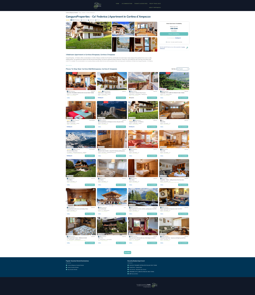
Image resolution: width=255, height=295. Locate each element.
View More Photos (71, 47)
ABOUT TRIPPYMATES (155, 7)
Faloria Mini (162, 121)
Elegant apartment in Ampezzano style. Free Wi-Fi (171, 208)
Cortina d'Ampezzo (90, 12)
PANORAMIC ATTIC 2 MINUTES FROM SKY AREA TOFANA (172, 92)
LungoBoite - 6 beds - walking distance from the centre (172, 179)
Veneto (83, 12)
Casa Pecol (131, 150)
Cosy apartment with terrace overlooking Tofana (77, 208)
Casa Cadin (162, 150)
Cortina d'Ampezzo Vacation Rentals (76, 265)
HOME (117, 3)
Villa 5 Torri (100, 237)
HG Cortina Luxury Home (72, 150)
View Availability (90, 97)
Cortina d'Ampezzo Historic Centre (80, 153)
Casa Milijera (69, 179)
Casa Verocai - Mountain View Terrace (137, 92)
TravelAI (148, 284)
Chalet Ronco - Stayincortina (104, 92)
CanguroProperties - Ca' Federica (136, 121)
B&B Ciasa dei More (71, 121)
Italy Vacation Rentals (72, 269)
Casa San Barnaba (102, 208)
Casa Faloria (100, 179)
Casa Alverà (131, 179)
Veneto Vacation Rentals (73, 267)
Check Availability (173, 34)
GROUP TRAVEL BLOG (155, 3)
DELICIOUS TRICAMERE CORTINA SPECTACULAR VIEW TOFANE (80, 92)
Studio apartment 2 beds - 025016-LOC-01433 (77, 237)
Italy (80, 12)
